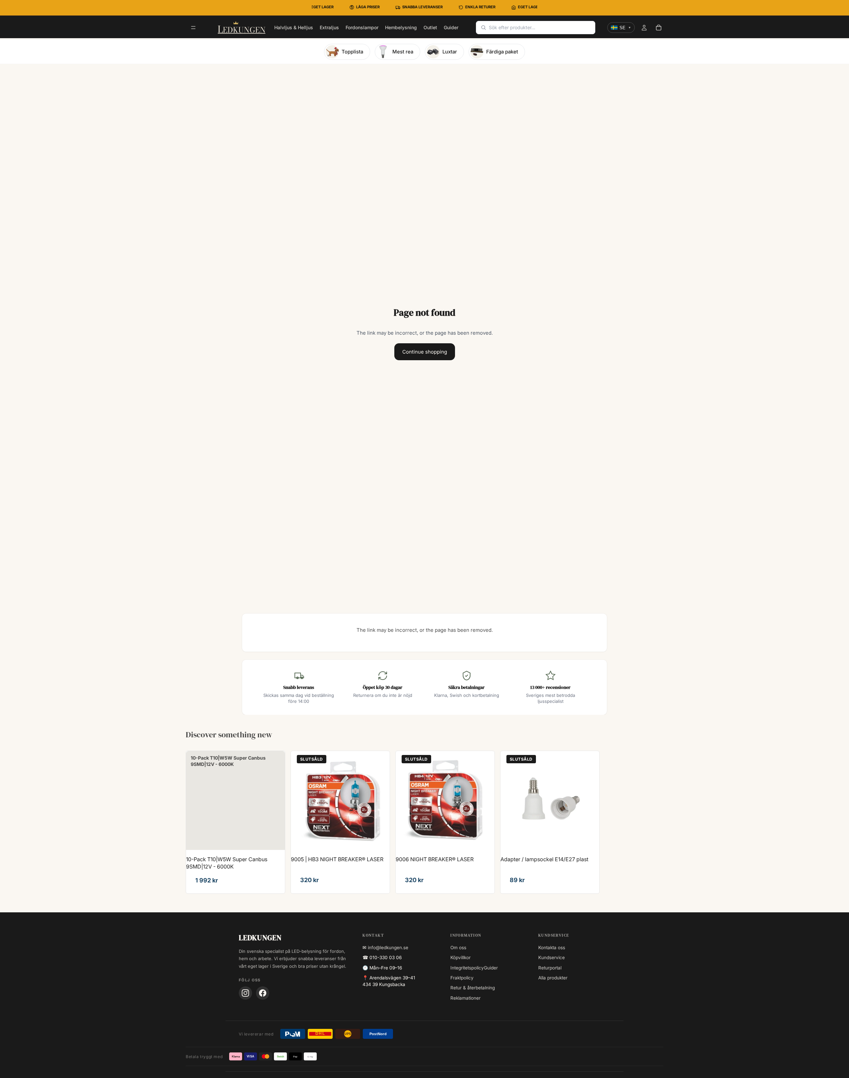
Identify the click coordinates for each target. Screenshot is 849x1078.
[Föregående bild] (301, 800)
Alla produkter (552, 977)
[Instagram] (245, 993)
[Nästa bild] (380, 800)
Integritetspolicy (467, 967)
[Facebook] (262, 993)
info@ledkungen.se (388, 947)
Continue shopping (424, 352)
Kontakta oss (551, 947)
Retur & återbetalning (472, 987)
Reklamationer (465, 998)
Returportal (549, 967)
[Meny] (193, 28)
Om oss (458, 947)
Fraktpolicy (462, 977)
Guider (491, 967)
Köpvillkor (460, 957)
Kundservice (551, 957)
